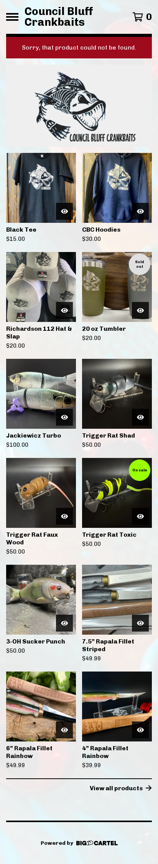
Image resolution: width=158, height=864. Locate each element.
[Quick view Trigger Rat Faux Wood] (64, 516)
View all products (116, 788)
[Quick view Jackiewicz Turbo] (64, 417)
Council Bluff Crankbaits (59, 17)
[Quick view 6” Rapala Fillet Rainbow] (64, 729)
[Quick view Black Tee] (64, 211)
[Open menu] (12, 17)
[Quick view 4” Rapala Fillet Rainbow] (140, 729)
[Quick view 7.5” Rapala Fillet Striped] (140, 623)
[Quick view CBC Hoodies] (140, 211)
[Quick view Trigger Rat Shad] (140, 417)
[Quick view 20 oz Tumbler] (140, 310)
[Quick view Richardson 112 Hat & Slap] (64, 310)
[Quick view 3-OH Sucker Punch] (64, 623)
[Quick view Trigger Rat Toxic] (140, 516)
